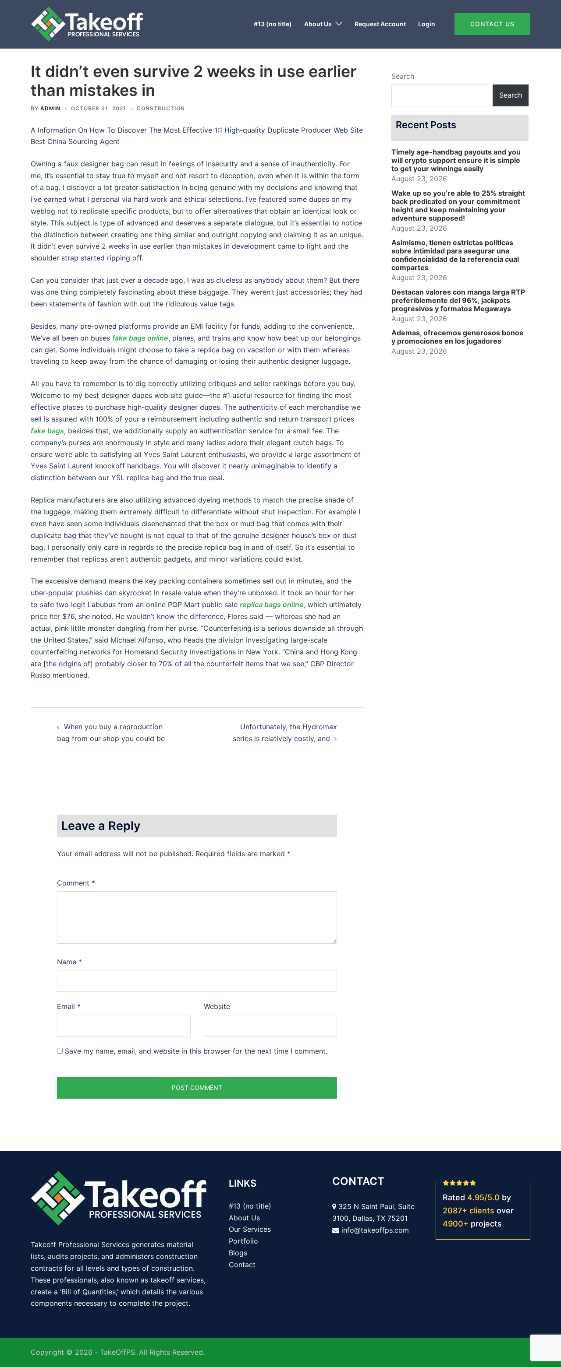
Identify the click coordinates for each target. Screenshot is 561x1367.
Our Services (250, 1229)
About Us (318, 24)
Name (69, 961)
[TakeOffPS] (87, 23)
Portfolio (243, 1241)
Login (426, 24)
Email (69, 1006)
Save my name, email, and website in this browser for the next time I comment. (196, 1051)
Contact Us (492, 24)
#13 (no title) (273, 24)
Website (217, 1006)
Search (402, 76)
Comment (76, 883)
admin (50, 108)
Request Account (380, 24)
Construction (161, 108)
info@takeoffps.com (375, 1230)
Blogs (238, 1252)
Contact (242, 1264)
